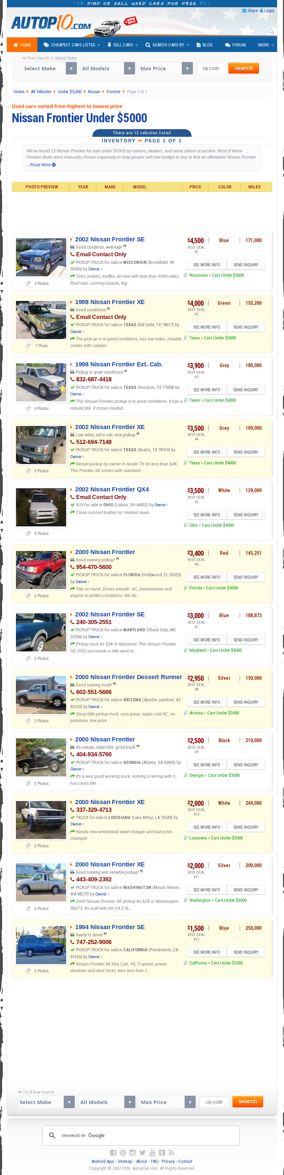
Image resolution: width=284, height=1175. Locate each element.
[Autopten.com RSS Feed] (171, 1153)
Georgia (196, 775)
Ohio (193, 525)
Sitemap (125, 1161)
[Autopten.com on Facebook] (113, 1153)
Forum (239, 44)
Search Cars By (168, 44)
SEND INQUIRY (245, 264)
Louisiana (197, 837)
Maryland (197, 650)
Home (25, 44)
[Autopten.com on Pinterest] (123, 1153)
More (263, 44)
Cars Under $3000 (223, 712)
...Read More (39, 164)
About (141, 1161)
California (197, 962)
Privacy (168, 1161)
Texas (194, 337)
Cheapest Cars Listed (73, 44)
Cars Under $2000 (227, 962)
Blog (208, 44)
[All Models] (107, 68)
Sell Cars (123, 44)
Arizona (196, 712)
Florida (195, 587)
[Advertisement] (142, 210)
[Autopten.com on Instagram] (133, 1153)
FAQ (154, 1161)
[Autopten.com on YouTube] (152, 1153)
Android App (102, 1161)
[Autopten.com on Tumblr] (162, 1153)
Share (253, 10)
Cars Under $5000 (228, 275)
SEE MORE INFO (206, 264)
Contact (185, 1161)
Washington (199, 900)
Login (269, 10)
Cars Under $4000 (220, 400)
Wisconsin (198, 275)
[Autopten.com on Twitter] (142, 1153)
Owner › (95, 269)
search (243, 68)
